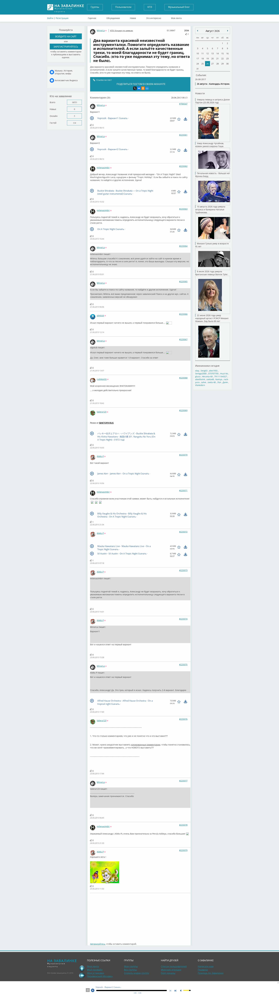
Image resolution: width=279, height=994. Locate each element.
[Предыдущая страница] (81, 975)
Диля (225, 382)
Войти (50, 18)
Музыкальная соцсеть (69, 7)
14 (217, 53)
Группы (95, 7)
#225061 (183, 135)
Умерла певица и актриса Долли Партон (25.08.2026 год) (212, 101)
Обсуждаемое (113, 17)
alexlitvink (200, 379)
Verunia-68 (207, 376)
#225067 (183, 339)
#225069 (183, 410)
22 (222, 58)
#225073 (183, 570)
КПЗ (149, 7)
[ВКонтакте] (139, 88)
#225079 (183, 850)
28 (217, 63)
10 (197, 53)
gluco (197, 376)
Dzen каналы (168, 973)
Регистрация (62, 18)
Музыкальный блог (179, 7)
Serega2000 (200, 373)
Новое (133, 17)
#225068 (183, 377)
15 (222, 53)
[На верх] (81, 968)
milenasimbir (103, 167)
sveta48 (210, 379)
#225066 (183, 314)
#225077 (183, 780)
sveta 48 (212, 382)
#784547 (183, 103)
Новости (200, 93)
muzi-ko (224, 373)
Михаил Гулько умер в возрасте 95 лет (212, 245)
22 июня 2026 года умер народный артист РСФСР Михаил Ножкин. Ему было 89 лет (211, 318)
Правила (203, 969)
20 (212, 58)
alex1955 (213, 370)
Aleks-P (100, 456)
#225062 (183, 166)
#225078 (183, 825)
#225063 (183, 209)
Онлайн (54, 116)
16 (227, 53)
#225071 (183, 490)
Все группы (130, 969)
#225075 (183, 664)
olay (197, 370)
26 (207, 63)
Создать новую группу (136, 973)
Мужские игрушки (171, 969)
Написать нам (206, 966)
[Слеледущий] (197, 31)
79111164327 (220, 376)
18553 (74, 102)
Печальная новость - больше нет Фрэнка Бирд (212, 175)
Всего (52, 102)
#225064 (183, 246)
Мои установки (95, 973)
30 (227, 63)
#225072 (183, 531)
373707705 (213, 373)
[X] (135, 88)
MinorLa (101, 30)
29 (222, 63)
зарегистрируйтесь (65, 46)
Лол (219, 382)
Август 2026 (213, 31)
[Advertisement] (140, 916)
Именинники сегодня (207, 365)
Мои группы (131, 966)
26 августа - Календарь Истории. (213, 83)
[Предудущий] (228, 31)
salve (203, 382)
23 (227, 58)
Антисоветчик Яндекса (66, 80)
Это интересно (153, 17)
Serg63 (204, 370)
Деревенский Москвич (100, 976)
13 (212, 53)
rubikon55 (102, 379)
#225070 (183, 454)
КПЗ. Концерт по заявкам (121, 30)
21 (217, 58)
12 (207, 53)
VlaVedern (200, 385)
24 (197, 63)
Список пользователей (174, 966)
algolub (100, 315)
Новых (53, 109)
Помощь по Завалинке (210, 973)
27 (212, 63)
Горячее (92, 17)
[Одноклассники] (143, 88)
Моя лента (176, 17)
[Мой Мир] (147, 88)
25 (202, 63)
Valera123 (101, 411)
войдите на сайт (65, 36)
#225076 (183, 719)
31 (197, 68)
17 (197, 58)
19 (207, 58)
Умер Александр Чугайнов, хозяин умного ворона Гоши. (209, 145)
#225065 (183, 281)
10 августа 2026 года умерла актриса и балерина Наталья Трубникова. (210, 209)
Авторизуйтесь (97, 944)
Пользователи (123, 7)
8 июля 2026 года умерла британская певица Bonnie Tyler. (211, 273)
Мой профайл (95, 969)
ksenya (218, 379)
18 (202, 58)
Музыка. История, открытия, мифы (64, 72)
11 (202, 53)
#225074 (183, 618)
